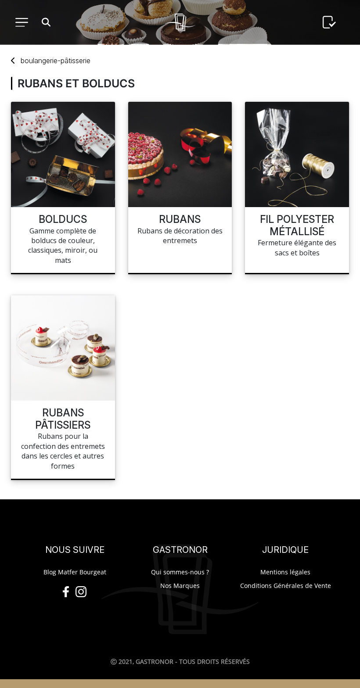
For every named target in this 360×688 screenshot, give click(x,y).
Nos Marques (180, 585)
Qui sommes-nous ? (180, 572)
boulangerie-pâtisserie (55, 60)
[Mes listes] (329, 22)
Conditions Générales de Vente (285, 585)
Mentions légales (285, 572)
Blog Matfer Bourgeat (74, 572)
